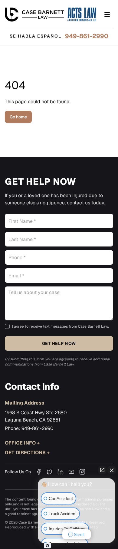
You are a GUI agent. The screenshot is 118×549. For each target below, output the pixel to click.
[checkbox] (7, 326)
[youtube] (71, 472)
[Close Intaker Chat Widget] (111, 470)
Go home (18, 117)
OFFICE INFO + (22, 443)
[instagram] (82, 472)
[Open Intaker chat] (47, 545)
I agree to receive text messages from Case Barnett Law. (60, 326)
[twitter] (50, 472)
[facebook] (39, 472)
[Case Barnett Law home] (50, 14)
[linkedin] (60, 472)
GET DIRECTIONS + (27, 452)
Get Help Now (59, 343)
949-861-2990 (86, 36)
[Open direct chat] (102, 470)
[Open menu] (107, 14)
